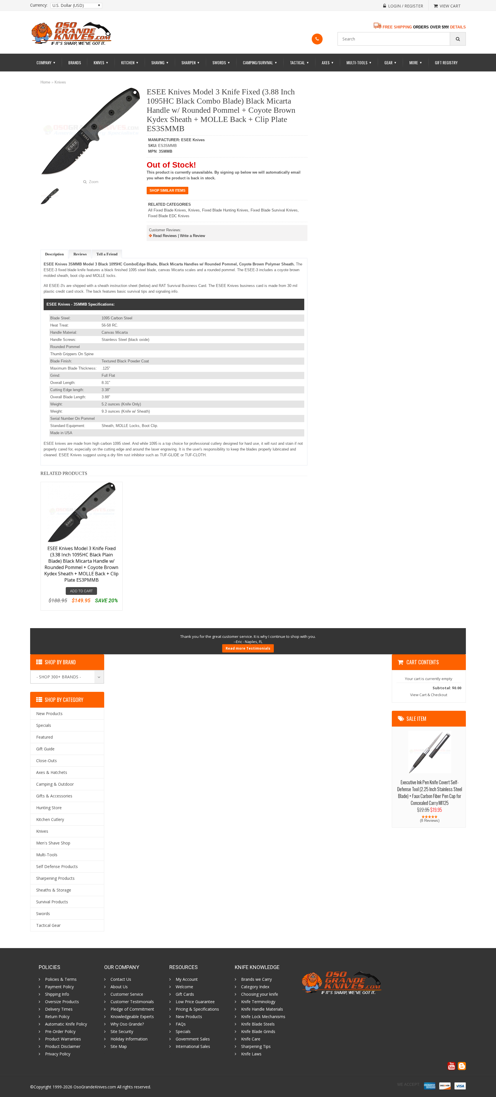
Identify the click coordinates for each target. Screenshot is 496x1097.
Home (45, 82)
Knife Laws (251, 1054)
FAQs (181, 1024)
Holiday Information (129, 1039)
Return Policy (57, 1016)
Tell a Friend (106, 254)
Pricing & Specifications (197, 1009)
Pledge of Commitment (132, 1009)
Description (54, 254)
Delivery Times (59, 1009)
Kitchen (130, 62)
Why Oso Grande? (127, 1024)
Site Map (119, 1046)
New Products (189, 1016)
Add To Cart (81, 591)
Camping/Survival (260, 62)
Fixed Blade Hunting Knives (225, 210)
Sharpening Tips (256, 1046)
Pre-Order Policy (60, 1031)
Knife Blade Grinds (258, 1031)
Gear (390, 62)
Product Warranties (63, 1039)
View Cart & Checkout (428, 694)
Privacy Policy (57, 1054)
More (415, 62)
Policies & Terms (61, 979)
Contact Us (121, 979)
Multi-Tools (359, 62)
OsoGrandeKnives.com (94, 1087)
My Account (187, 979)
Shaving (160, 62)
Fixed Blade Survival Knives (274, 210)
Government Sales (193, 1039)
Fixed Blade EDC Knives (168, 216)
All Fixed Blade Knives (167, 210)
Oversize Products (62, 1001)
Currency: (38, 5)
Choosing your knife (259, 994)
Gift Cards (185, 994)
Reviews (80, 254)
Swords (221, 62)
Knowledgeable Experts (132, 1016)
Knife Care (250, 1039)
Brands (74, 62)
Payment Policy (59, 987)
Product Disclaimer (62, 1046)
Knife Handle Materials (262, 1009)
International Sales (193, 1046)
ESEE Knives (193, 140)
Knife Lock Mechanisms (263, 1016)
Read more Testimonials (248, 648)
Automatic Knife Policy (66, 1024)
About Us (119, 987)
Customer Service (127, 994)
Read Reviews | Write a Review (178, 236)
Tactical (299, 62)
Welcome (184, 987)
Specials (183, 1031)
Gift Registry (446, 62)
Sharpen (190, 62)
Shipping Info (57, 994)
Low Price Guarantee (195, 1001)
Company (46, 62)
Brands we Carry (256, 979)
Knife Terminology (258, 1001)
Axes (328, 62)
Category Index (255, 987)
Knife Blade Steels (258, 1024)
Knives (101, 62)
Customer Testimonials (132, 1001)
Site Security (122, 1031)
